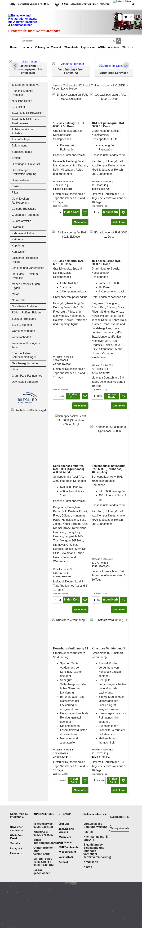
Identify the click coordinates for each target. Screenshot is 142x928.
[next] (132, 47)
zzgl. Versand (59, 206)
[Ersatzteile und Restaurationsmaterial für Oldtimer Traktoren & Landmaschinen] (36, 21)
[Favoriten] (85, 212)
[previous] (128, 47)
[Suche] (118, 41)
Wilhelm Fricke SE (63, 181)
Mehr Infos (80, 222)
